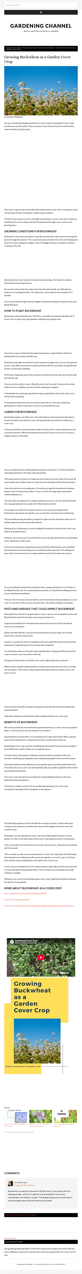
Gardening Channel (41, 26)
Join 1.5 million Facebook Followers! (21, 1215)
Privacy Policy (10, 1238)
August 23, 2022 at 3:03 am (25, 1185)
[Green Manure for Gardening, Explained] (65, 1116)
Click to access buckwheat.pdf (16, 899)
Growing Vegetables (25, 1132)
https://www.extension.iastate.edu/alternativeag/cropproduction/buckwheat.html (38, 906)
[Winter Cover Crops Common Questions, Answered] (40, 1116)
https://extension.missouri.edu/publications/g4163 (25, 893)
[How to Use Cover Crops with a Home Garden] (15, 1116)
